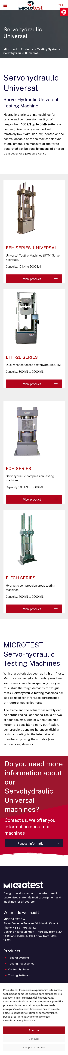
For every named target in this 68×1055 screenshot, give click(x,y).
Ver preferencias (34, 1047)
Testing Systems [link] (48, 49)
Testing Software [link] (19, 975)
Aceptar (34, 1030)
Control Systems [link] (18, 969)
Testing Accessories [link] (21, 963)
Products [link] (27, 49)
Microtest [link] (10, 49)
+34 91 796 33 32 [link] (24, 927)
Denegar (34, 1038)
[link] (64, 12)
